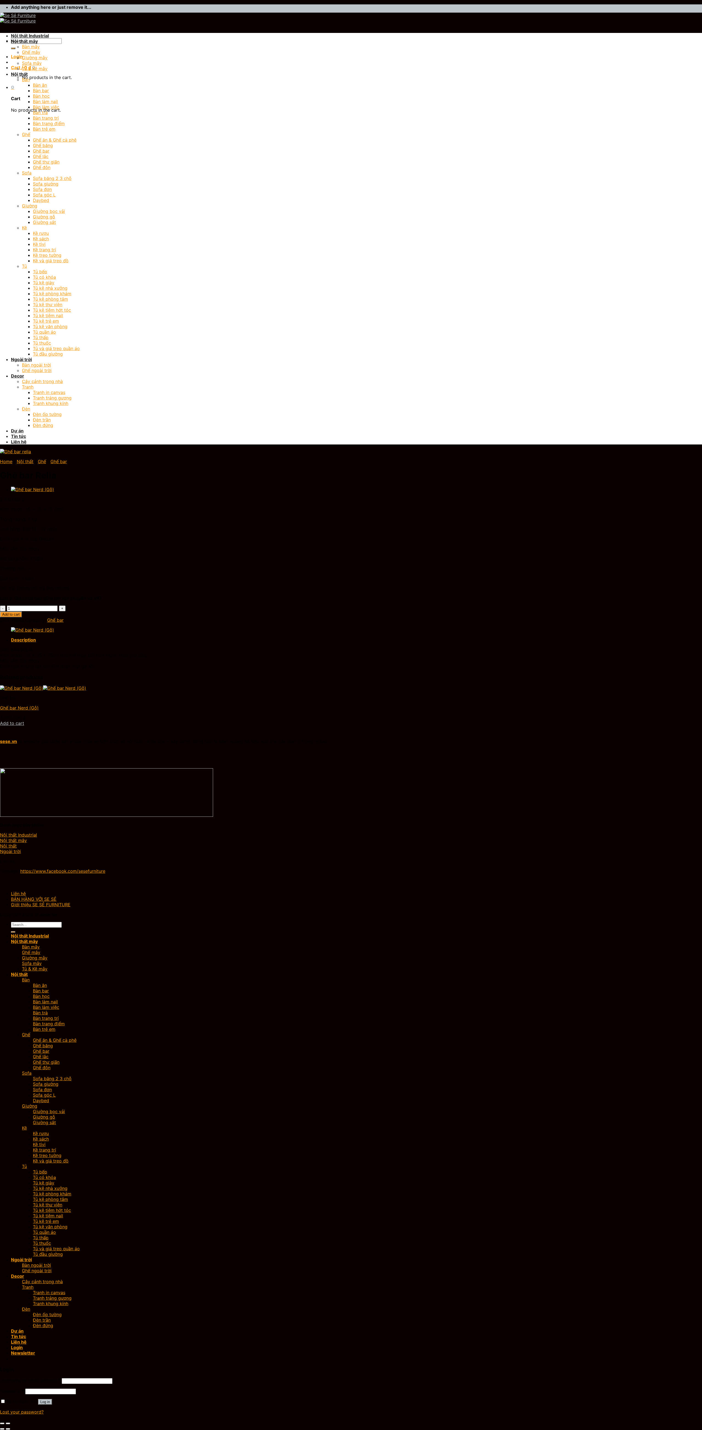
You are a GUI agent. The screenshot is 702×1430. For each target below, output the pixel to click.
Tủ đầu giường (48, 354)
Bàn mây (31, 46)
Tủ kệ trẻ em (46, 321)
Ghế (26, 134)
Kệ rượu (41, 233)
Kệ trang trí (44, 249)
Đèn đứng (43, 425)
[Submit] (13, 48)
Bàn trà (40, 112)
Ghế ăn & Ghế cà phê (55, 140)
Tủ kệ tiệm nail (48, 315)
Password (12, 1391)
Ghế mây (31, 52)
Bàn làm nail (45, 101)
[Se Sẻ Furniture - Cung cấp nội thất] (18, 18)
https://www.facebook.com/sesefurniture (62, 871)
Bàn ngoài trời (36, 365)
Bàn (26, 79)
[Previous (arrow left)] (2, 1429)
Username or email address (30, 1380)
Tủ (24, 266)
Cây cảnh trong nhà (42, 381)
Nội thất (19, 74)
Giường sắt (44, 222)
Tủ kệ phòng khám (52, 293)
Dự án (17, 430)
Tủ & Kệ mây (34, 68)
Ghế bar (41, 151)
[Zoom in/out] (8, 1423)
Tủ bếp (40, 271)
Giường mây (34, 57)
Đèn (26, 409)
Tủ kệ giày (43, 282)
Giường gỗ (44, 216)
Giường (29, 206)
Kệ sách (41, 238)
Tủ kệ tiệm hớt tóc (52, 310)
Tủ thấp (41, 337)
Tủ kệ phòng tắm (50, 299)
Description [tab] (23, 640)
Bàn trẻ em (44, 129)
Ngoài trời (21, 359)
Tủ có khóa (44, 277)
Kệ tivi (39, 244)
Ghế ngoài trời (37, 370)
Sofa (27, 173)
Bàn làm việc (46, 107)
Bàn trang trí (46, 118)
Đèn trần (42, 420)
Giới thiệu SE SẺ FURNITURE (40, 904)
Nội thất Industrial (30, 35)
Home (6, 461)
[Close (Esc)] (2, 1423)
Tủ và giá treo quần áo (56, 348)
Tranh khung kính (50, 403)
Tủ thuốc (42, 343)
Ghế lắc (41, 156)
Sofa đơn (42, 189)
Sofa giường (45, 184)
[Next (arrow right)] (8, 1429)
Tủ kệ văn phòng (50, 326)
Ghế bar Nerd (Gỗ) (19, 708)
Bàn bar (41, 90)
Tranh (27, 387)
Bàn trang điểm (49, 123)
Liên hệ (19, 441)
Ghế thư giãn (46, 162)
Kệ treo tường (47, 255)
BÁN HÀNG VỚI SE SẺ (33, 899)
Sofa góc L (44, 195)
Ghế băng (43, 145)
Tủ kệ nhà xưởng (50, 288)
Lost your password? (22, 1412)
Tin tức (18, 436)
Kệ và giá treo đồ (51, 260)
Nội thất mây (24, 41)
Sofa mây (32, 63)
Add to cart (11, 614)
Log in (45, 1402)
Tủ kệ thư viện (47, 304)
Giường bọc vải (49, 211)
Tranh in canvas (49, 392)
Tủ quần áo (44, 332)
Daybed (41, 200)
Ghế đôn (41, 167)
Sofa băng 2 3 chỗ (52, 178)
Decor (17, 376)
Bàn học (41, 96)
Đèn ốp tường (47, 414)
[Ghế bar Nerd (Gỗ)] (32, 489)
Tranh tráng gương (52, 398)
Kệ (24, 227)
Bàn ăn (40, 85)
